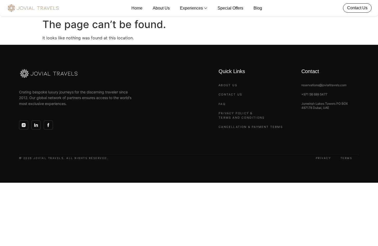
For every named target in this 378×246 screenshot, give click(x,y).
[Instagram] (23, 125)
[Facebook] (48, 125)
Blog (258, 8)
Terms (346, 158)
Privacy (323, 158)
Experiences (191, 8)
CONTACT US (230, 94)
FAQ (222, 104)
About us (161, 8)
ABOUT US (228, 85)
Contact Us (357, 8)
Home (136, 8)
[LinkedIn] (36, 125)
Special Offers (230, 8)
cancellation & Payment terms (251, 127)
